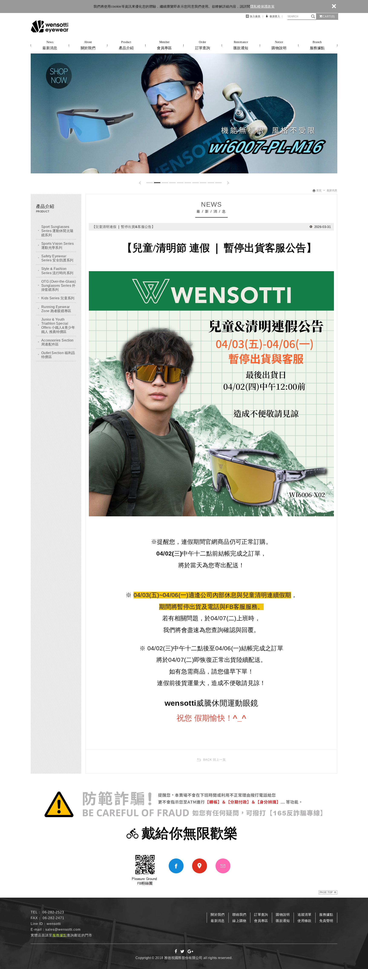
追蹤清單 (304, 914)
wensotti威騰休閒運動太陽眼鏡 (50, 26)
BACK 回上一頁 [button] (214, 759)
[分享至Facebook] (176, 951)
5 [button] (180, 182)
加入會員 (255, 16)
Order (202, 45)
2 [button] (157, 182)
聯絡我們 (239, 914)
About (88, 45)
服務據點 (326, 914)
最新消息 (217, 921)
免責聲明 (326, 921)
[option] (184, 113)
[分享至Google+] (190, 951)
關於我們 (217, 914)
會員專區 (261, 921)
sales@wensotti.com (62, 929)
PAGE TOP (326, 892)
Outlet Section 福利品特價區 (58, 355)
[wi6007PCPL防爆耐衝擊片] (184, 113)
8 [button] (203, 182)
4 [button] (172, 182)
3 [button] (165, 182)
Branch (317, 45)
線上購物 (239, 921)
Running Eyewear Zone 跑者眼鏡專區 (56, 309)
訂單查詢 (261, 914)
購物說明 (283, 914)
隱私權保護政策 (262, 6)
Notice (279, 45)
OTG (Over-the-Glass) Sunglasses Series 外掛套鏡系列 (58, 285)
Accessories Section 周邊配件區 (57, 342)
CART (329, 16)
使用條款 (304, 921)
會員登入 (275, 16)
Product (126, 45)
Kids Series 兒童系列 (58, 298)
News (49, 45)
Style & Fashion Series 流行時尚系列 (57, 271)
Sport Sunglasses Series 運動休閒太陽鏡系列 (57, 231)
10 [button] (218, 182)
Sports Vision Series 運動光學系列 (57, 245)
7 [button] (195, 182)
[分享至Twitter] (182, 951)
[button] (140, 182)
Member (164, 45)
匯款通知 (283, 921)
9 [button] (211, 182)
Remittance (240, 45)
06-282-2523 (53, 912)
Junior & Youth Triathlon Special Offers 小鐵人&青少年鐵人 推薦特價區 (58, 326)
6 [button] (188, 182)
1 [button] (149, 182)
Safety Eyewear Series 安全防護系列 (57, 258)
